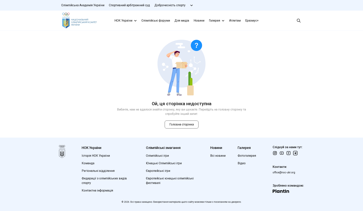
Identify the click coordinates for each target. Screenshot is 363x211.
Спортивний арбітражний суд (129, 5)
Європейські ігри (158, 171)
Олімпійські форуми (155, 20)
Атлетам (235, 20)
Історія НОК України (96, 155)
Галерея (214, 20)
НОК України (123, 20)
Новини (199, 20)
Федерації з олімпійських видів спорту (104, 181)
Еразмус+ (252, 20)
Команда (88, 163)
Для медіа (182, 20)
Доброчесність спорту (169, 5)
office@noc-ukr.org (284, 172)
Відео (242, 163)
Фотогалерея (247, 155)
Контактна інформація (97, 190)
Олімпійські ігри (157, 155)
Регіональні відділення (98, 171)
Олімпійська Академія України (82, 5)
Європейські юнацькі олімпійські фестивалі (170, 181)
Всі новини (218, 155)
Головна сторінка (181, 124)
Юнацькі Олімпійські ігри (164, 163)
